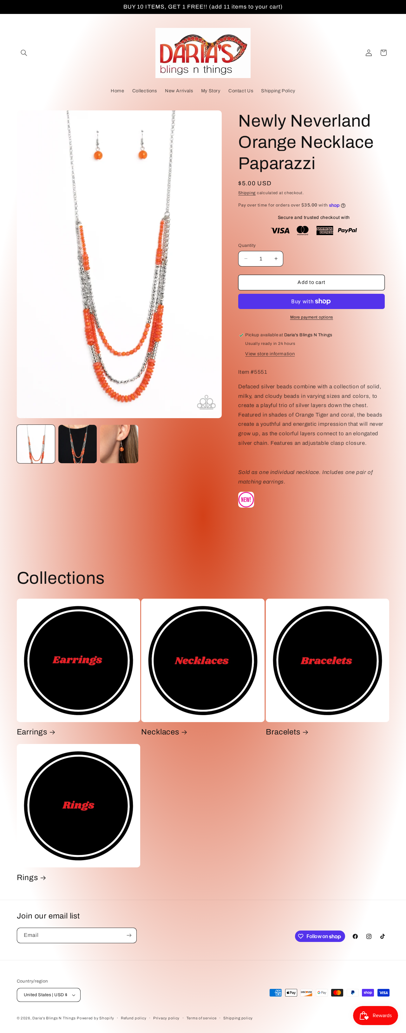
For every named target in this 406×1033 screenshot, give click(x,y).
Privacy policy (166, 1018)
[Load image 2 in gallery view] (77, 444)
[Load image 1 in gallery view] (36, 444)
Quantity (247, 245)
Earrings (32, 732)
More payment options (311, 317)
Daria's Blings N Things (53, 1018)
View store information (270, 353)
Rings (27, 877)
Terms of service (202, 1018)
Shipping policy (238, 1018)
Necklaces (160, 732)
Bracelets (283, 732)
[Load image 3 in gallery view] (119, 444)
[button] (24, 52)
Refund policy (134, 1018)
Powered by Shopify (95, 1018)
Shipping (247, 193)
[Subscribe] (128, 935)
